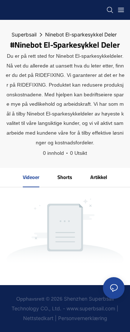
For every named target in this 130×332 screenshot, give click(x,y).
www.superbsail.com (90, 308)
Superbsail (24, 34)
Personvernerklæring (82, 318)
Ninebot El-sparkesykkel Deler (81, 34)
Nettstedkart (38, 318)
